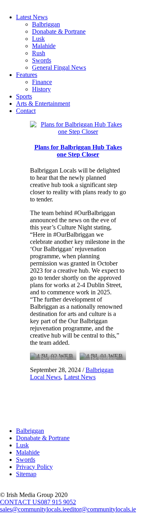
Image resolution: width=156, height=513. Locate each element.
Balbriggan (46, 24)
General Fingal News (59, 67)
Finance (42, 81)
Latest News (32, 17)
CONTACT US (20, 502)
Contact (26, 110)
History (41, 89)
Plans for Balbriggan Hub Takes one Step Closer (78, 151)
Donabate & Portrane (59, 31)
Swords (41, 60)
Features (26, 74)
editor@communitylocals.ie (101, 509)
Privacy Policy (34, 466)
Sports (24, 96)
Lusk (38, 38)
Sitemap (26, 474)
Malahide (44, 45)
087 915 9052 (58, 502)
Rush (38, 53)
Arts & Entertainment (43, 103)
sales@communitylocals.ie (33, 509)
